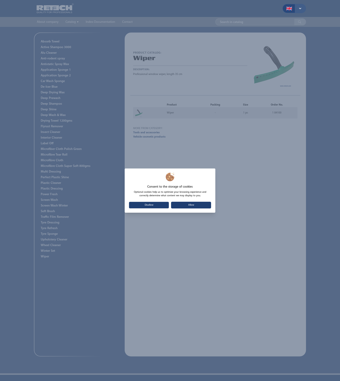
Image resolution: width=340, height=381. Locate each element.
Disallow (149, 205)
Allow (191, 205)
